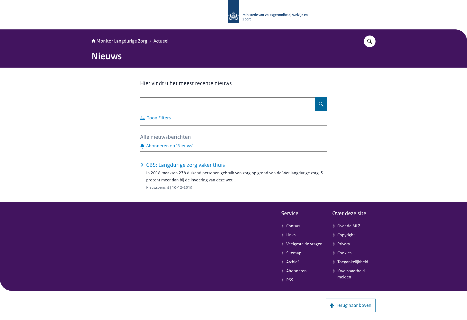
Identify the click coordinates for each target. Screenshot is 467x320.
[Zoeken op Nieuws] (321, 104)
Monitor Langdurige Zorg (121, 41)
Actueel (161, 41)
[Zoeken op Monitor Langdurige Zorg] (370, 41)
